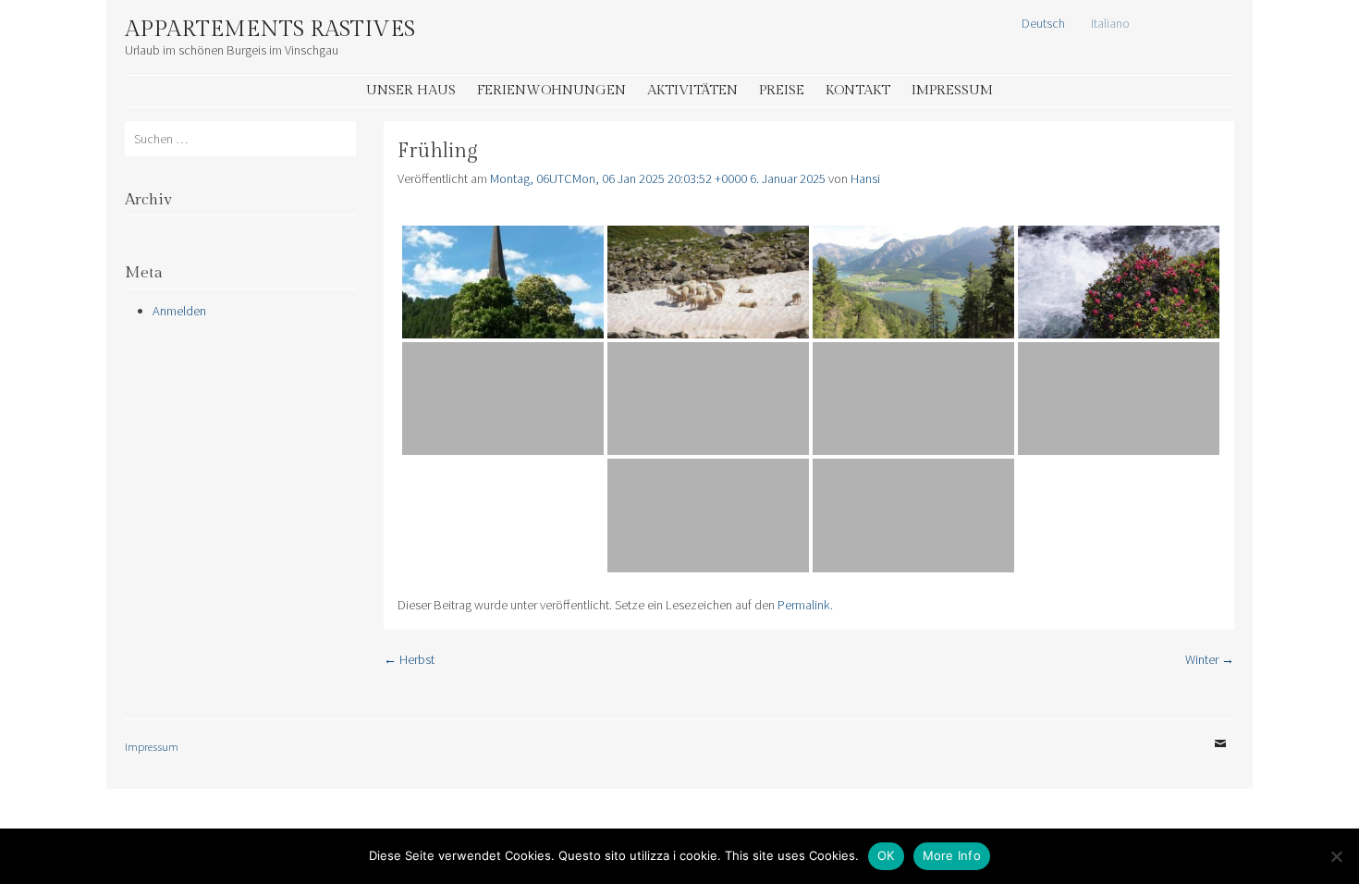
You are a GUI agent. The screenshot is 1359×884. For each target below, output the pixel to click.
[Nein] (1336, 856)
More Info (952, 855)
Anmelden (179, 310)
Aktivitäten (692, 90)
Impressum (952, 90)
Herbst (409, 659)
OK (886, 855)
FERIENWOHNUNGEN (551, 90)
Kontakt (858, 90)
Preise (781, 90)
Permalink (803, 604)
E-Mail (1220, 757)
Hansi (865, 178)
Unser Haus (411, 90)
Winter (1209, 659)
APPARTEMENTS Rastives (270, 30)
